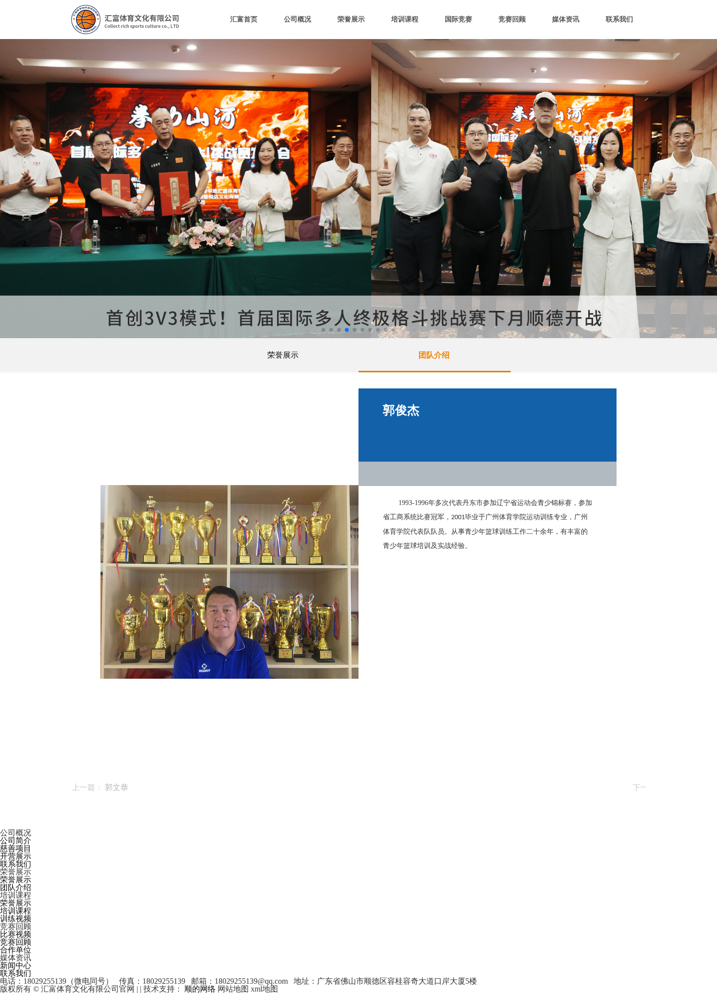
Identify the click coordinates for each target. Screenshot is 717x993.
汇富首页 (244, 19)
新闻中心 (15, 965)
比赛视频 (15, 934)
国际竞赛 (458, 19)
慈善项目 (15, 848)
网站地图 (233, 989)
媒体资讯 (565, 19)
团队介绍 (434, 355)
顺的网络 (199, 989)
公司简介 (15, 840)
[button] (323, 330)
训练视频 (15, 918)
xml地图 (264, 989)
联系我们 (619, 19)
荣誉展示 (351, 19)
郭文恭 (116, 787)
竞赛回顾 (512, 19)
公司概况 (297, 19)
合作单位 (15, 950)
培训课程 (404, 19)
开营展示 (15, 856)
